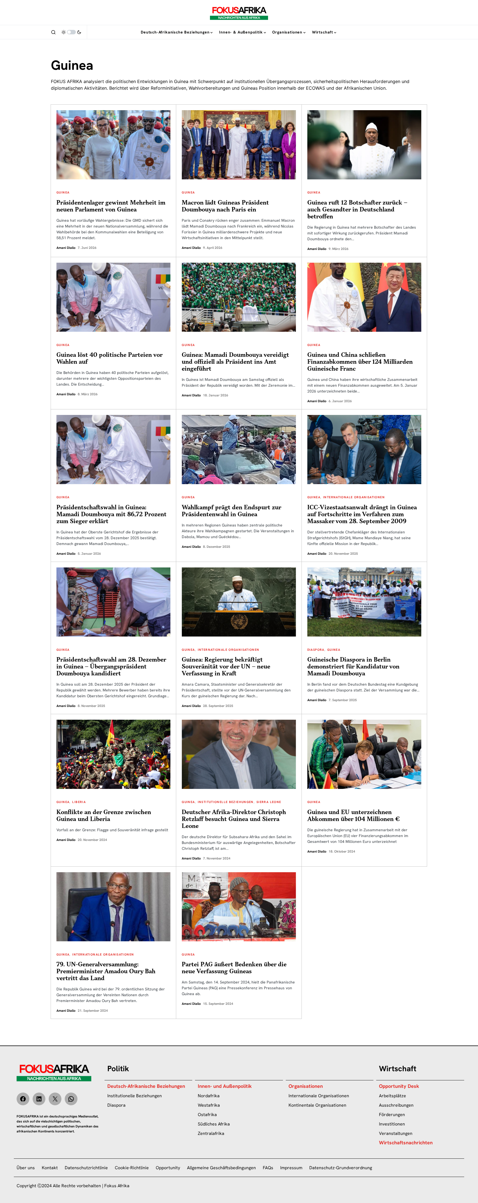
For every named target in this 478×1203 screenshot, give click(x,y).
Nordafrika (209, 1096)
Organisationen (306, 1086)
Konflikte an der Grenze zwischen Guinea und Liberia (103, 816)
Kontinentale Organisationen (317, 1105)
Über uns (26, 1168)
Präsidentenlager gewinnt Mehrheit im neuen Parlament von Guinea (110, 206)
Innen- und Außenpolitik (225, 1086)
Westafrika (209, 1105)
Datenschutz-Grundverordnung (340, 1168)
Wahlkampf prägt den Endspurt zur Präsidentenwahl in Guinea (231, 511)
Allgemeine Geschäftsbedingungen (221, 1168)
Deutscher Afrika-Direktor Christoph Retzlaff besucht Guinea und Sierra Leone (234, 819)
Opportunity (168, 1168)
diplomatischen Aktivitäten (79, 88)
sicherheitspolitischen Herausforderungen (356, 81)
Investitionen (392, 1124)
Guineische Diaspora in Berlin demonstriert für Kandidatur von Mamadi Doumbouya (353, 666)
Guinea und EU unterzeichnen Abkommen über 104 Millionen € (353, 816)
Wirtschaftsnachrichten (406, 1142)
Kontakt (50, 1168)
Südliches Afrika (214, 1124)
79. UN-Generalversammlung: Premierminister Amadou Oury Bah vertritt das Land (105, 971)
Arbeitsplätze (392, 1096)
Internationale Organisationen (354, 497)
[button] (53, 32)
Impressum (291, 1168)
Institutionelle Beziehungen (226, 802)
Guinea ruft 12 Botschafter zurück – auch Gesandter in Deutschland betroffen (357, 209)
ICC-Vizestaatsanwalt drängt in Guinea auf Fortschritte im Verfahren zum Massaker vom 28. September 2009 (362, 514)
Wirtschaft (397, 1068)
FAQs (268, 1168)
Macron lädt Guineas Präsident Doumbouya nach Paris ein (225, 206)
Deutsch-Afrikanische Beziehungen (146, 1086)
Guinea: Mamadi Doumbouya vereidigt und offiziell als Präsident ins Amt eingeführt (235, 362)
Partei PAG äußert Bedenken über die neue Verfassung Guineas (234, 968)
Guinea (62, 192)
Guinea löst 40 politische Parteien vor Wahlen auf (109, 358)
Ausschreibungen (396, 1105)
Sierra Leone (268, 802)
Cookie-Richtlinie (132, 1168)
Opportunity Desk (399, 1086)
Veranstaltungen (395, 1133)
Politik (118, 1068)
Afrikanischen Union (365, 88)
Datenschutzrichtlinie (86, 1168)
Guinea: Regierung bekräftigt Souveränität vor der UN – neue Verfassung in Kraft (226, 666)
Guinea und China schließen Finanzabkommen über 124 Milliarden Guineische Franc (360, 362)
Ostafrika (207, 1114)
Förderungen (392, 1114)
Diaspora (315, 650)
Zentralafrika (211, 1133)
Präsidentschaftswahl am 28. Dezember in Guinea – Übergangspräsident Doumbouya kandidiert (111, 666)
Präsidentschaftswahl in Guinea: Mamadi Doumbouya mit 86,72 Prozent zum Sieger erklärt (111, 514)
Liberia (79, 802)
